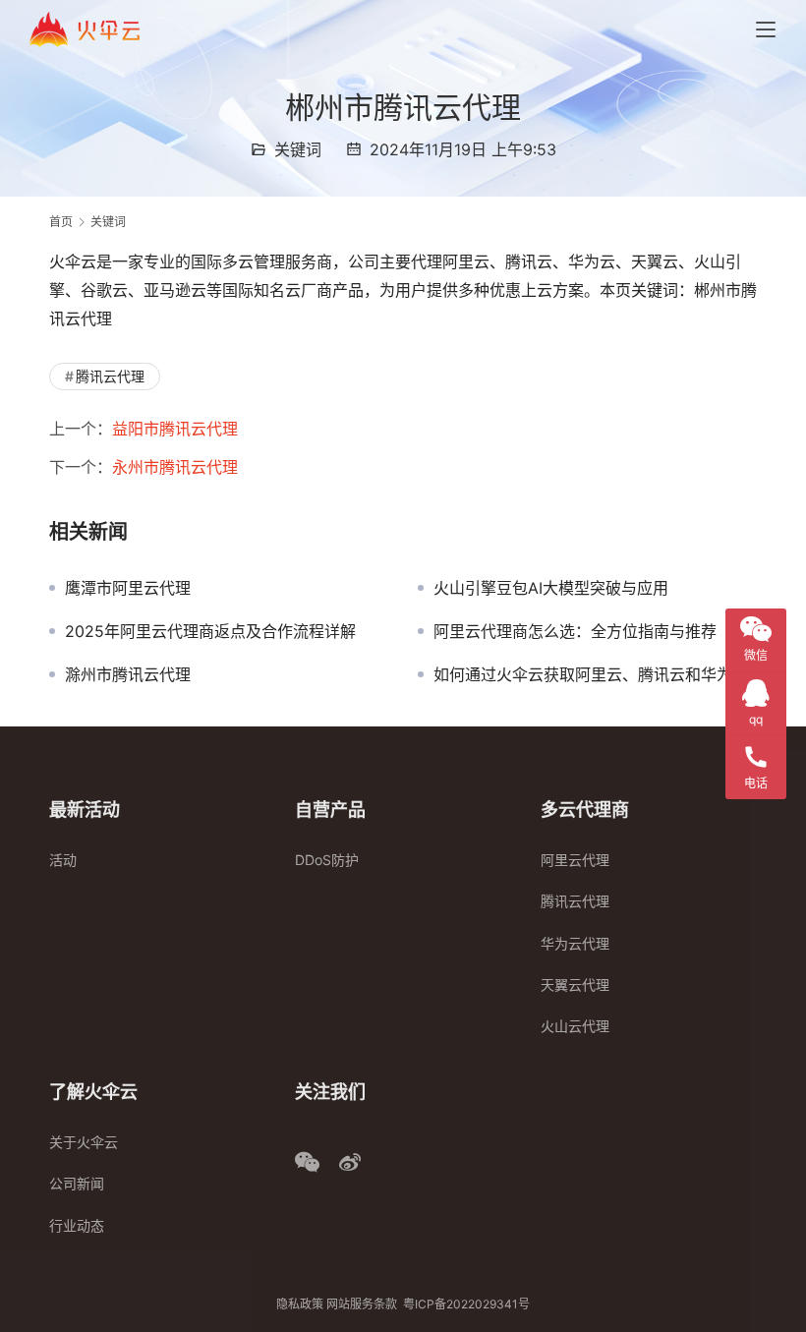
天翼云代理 (575, 984)
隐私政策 (299, 1304)
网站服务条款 (361, 1304)
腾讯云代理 (110, 376)
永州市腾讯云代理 (175, 467)
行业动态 (76, 1225)
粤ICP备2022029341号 (466, 1304)
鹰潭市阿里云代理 (128, 588)
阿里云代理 (575, 859)
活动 (63, 859)
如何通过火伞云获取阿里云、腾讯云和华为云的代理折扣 (595, 674)
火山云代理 (575, 1025)
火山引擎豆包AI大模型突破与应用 (550, 588)
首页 (61, 221)
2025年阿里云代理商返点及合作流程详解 (210, 631)
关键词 (297, 149)
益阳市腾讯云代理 (175, 428)
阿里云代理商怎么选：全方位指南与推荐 (575, 631)
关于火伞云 (83, 1141)
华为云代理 (575, 943)
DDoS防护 (327, 859)
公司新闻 (76, 1183)
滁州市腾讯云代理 (128, 674)
